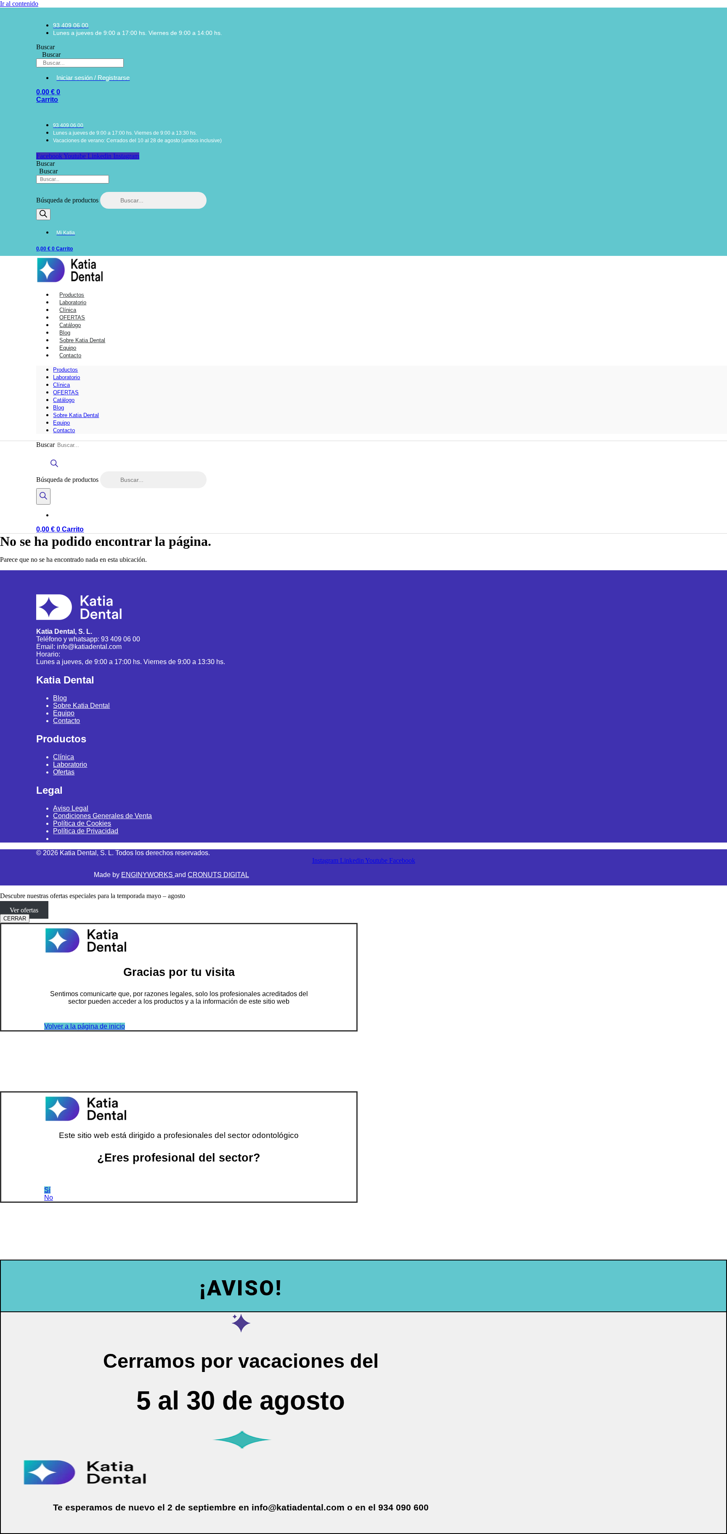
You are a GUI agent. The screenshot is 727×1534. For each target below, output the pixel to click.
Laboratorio (66, 377)
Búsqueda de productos (68, 200)
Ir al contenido (19, 3)
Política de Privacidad (85, 831)
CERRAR (14, 918)
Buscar (45, 47)
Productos (65, 370)
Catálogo (63, 400)
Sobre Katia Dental (76, 415)
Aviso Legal (70, 808)
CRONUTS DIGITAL (218, 874)
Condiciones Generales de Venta (102, 815)
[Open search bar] (54, 467)
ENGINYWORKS (148, 874)
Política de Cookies (82, 823)
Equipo (61, 423)
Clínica (61, 385)
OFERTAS (66, 392)
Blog (58, 407)
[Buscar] (43, 214)
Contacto (70, 355)
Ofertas (63, 772)
